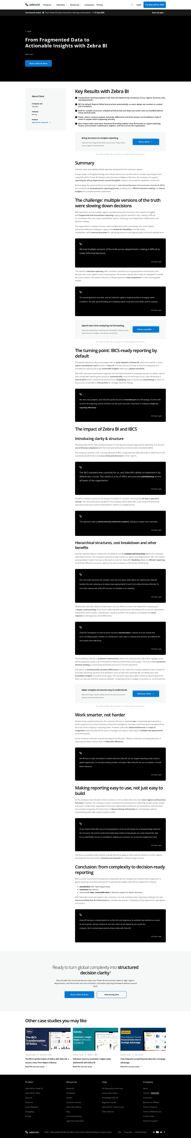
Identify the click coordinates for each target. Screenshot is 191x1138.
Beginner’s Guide (109, 1102)
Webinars (70, 1088)
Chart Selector (108, 1111)
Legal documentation (75, 1121)
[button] (38, 63)
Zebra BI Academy (73, 1107)
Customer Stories (73, 1102)
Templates (70, 1093)
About (145, 1088)
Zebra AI (28, 1098)
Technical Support (150, 1121)
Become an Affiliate (151, 1102)
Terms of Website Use (152, 1111)
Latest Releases (31, 1107)
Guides (69, 1098)
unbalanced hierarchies (134, 554)
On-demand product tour (112, 1088)
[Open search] (132, 5)
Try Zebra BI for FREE (154, 5)
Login (138, 5)
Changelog (29, 1111)
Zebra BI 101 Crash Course (113, 1107)
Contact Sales (148, 1116)
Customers (147, 1098)
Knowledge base (109, 1098)
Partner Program (150, 1107)
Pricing (28, 1116)
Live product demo (110, 1093)
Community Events (74, 1116)
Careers (146, 1093)
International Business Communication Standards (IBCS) (141, 185)
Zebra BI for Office (32, 1093)
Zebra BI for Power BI (34, 1088)
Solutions (29, 1102)
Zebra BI (110, 365)
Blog (68, 1111)
